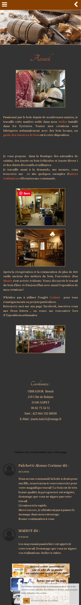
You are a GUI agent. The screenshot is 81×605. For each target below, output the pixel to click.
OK (26, 600)
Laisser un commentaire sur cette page (40, 452)
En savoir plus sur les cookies (44, 600)
